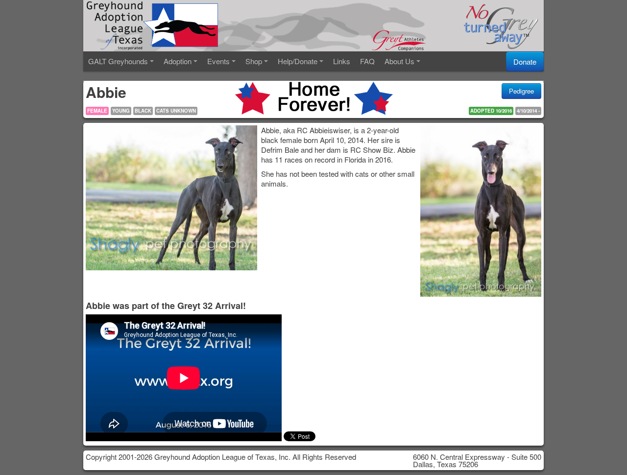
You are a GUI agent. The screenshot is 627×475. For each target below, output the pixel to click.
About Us (399, 61)
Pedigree (521, 90)
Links (341, 61)
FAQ (367, 61)
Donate (524, 61)
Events (218, 61)
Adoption (178, 61)
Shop (253, 61)
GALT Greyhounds (118, 61)
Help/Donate (297, 61)
